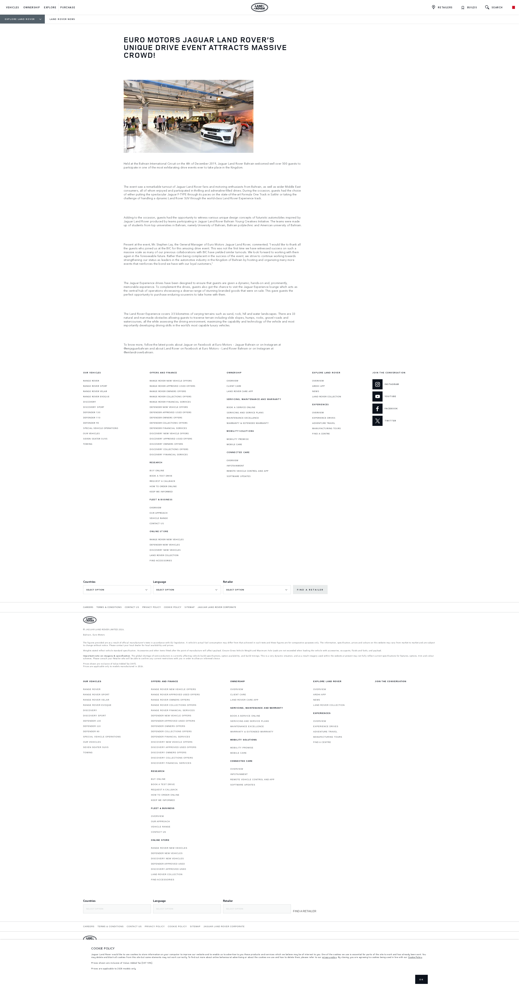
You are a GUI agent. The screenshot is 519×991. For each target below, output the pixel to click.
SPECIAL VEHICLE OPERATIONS (100, 428)
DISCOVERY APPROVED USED (168, 869)
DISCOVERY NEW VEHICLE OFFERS (169, 433)
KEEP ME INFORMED (161, 491)
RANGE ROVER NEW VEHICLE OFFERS (171, 380)
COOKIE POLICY (172, 607)
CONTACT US (157, 523)
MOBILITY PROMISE (238, 439)
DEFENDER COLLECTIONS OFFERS (169, 422)
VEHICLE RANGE (159, 518)
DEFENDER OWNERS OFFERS (166, 417)
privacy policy (329, 957)
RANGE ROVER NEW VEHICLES (167, 539)
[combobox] (117, 589)
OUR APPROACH (159, 512)
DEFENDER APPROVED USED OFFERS (171, 412)
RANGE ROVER (91, 380)
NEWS (315, 391)
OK (421, 979)
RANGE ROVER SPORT (95, 386)
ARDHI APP (318, 386)
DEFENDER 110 (91, 417)
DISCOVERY (89, 401)
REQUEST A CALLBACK (162, 481)
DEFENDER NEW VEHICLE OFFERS (169, 407)
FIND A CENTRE (321, 433)
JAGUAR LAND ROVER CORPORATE (217, 607)
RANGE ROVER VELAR (95, 391)
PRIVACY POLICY (151, 607)
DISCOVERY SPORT (93, 407)
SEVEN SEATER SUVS (95, 438)
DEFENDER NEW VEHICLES (165, 544)
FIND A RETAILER (310, 589)
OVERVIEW (155, 507)
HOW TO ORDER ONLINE (163, 486)
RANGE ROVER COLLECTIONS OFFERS (171, 396)
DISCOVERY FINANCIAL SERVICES (169, 454)
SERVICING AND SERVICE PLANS (245, 412)
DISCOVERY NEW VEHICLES (165, 550)
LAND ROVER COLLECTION (164, 555)
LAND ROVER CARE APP (240, 391)
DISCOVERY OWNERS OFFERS (166, 443)
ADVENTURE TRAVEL (323, 423)
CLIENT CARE (234, 386)
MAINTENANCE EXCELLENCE (243, 417)
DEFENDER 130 (91, 412)
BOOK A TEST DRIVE (161, 475)
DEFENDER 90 (91, 422)
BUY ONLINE (157, 470)
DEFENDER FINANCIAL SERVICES (168, 428)
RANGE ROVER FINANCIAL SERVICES (170, 401)
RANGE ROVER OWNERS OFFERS (168, 391)
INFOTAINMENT (235, 465)
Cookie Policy (415, 957)
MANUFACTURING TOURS (326, 428)
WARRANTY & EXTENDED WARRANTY (248, 423)
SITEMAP (189, 607)
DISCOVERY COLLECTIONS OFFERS (169, 449)
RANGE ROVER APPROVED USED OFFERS (172, 386)
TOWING (87, 443)
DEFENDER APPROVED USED (168, 864)
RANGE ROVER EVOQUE (96, 396)
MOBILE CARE (234, 444)
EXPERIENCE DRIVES (324, 417)
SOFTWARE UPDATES (239, 476)
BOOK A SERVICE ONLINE (241, 407)
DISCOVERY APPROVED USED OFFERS (171, 438)
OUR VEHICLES (91, 433)
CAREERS (88, 607)
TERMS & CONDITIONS (109, 607)
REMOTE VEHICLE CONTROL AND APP (247, 470)
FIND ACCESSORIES (161, 560)
